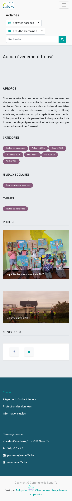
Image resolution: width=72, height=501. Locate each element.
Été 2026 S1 (32, 155)
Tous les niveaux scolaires (18, 185)
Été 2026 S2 (49, 155)
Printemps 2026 (13, 155)
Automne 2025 (38, 148)
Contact (7, 392)
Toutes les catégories (15, 148)
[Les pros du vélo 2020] (36, 306)
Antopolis (22, 490)
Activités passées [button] (23, 22)
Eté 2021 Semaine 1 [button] (25, 31)
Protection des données (18, 406)
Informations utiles (14, 413)
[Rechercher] (62, 39)
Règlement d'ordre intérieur (19, 399)
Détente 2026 (57, 148)
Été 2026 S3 (11, 161)
